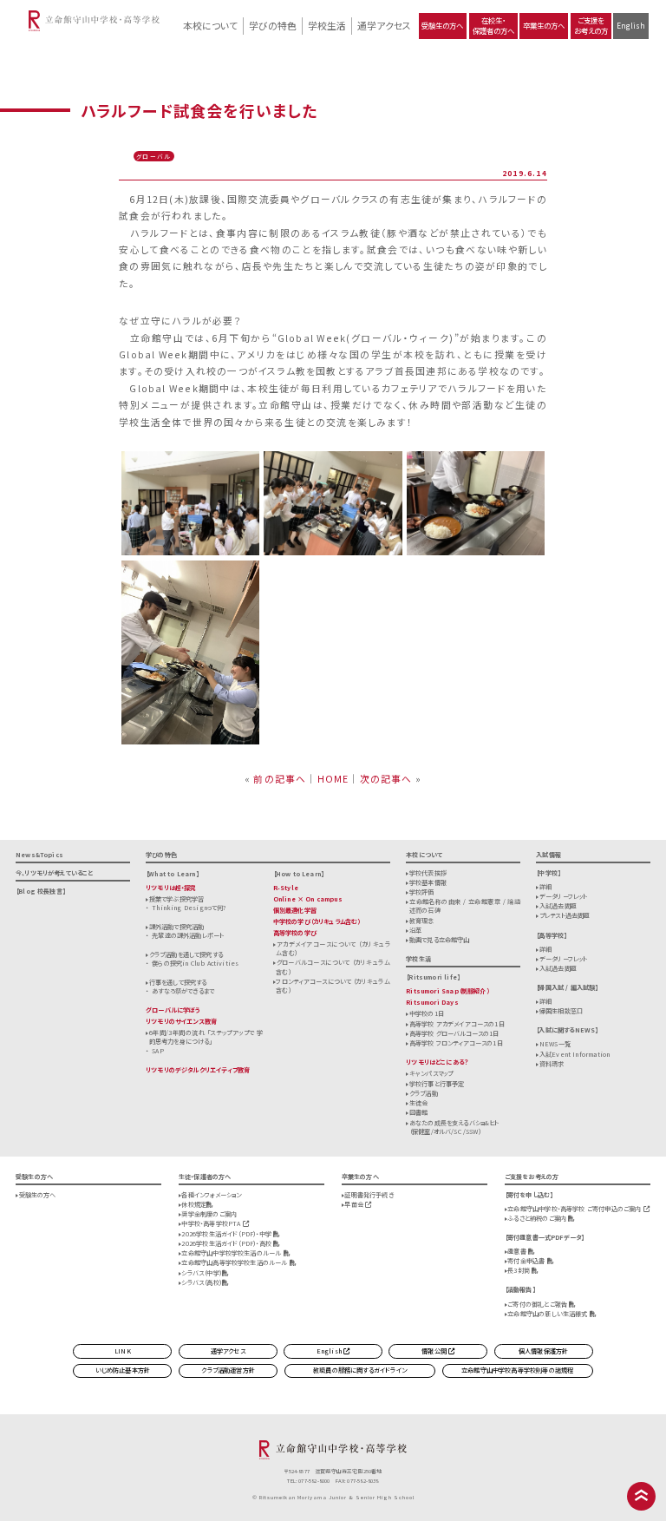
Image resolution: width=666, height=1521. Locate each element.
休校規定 (193, 1204)
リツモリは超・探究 (171, 887)
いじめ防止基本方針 (123, 1370)
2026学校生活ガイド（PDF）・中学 (227, 1233)
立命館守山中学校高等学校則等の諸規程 (517, 1370)
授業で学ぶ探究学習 (177, 899)
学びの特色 (273, 25)
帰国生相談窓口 (561, 1010)
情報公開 (434, 1351)
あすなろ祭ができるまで (183, 991)
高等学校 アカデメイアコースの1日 (457, 1023)
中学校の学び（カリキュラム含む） (317, 921)
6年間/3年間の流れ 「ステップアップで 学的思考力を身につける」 (206, 1037)
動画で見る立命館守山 (439, 939)
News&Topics (39, 854)
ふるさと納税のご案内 (537, 1218)
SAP (158, 1050)
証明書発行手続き (368, 1194)
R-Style (285, 887)
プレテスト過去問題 (565, 915)
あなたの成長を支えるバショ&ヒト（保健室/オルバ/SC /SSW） (454, 1127)
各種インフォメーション (211, 1194)
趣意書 (517, 1251)
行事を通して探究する (178, 982)
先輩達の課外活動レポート (188, 935)
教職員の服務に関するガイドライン (360, 1370)
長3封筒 (519, 1270)
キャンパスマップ (431, 1073)
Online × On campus (308, 899)
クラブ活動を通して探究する (186, 954)
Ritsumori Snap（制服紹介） (447, 991)
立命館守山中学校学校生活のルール (232, 1253)
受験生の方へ (442, 25)
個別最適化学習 (295, 910)
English (631, 25)
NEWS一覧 (555, 1043)
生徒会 (418, 1102)
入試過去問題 (558, 905)
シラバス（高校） (201, 1282)
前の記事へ (279, 778)
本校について (210, 25)
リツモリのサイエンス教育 (181, 1021)
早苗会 (354, 1204)
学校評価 (421, 892)
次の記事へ (386, 778)
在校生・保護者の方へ (493, 25)
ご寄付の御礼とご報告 (538, 1304)
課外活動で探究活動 (177, 926)
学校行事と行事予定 (437, 1083)
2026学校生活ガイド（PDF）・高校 (227, 1243)
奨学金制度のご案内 (209, 1214)
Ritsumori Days (432, 1002)
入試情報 (548, 854)
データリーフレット (563, 896)
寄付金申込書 (526, 1260)
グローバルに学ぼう (173, 1010)
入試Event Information (574, 1054)
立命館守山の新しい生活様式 (548, 1313)
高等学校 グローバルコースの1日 (454, 1033)
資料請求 (552, 1063)
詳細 (545, 886)
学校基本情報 (428, 882)
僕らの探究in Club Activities (195, 963)
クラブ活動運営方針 (228, 1370)
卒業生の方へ (544, 25)
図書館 (418, 1112)
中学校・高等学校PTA (211, 1223)
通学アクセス (384, 25)
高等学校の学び (295, 932)
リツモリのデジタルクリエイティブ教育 (198, 1069)
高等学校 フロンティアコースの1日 (456, 1043)
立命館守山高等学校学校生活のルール (235, 1262)
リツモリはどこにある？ (437, 1062)
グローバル (153, 156)
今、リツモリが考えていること (55, 873)
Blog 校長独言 (40, 891)
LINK (122, 1351)
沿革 (415, 930)
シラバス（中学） (201, 1273)
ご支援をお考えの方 (591, 25)
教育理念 (421, 920)
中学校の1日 (426, 1013)
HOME (333, 778)
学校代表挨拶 (428, 873)
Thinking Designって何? (188, 907)
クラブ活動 (423, 1093)
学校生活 (327, 25)
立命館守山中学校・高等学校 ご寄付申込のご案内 (575, 1208)
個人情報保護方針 (543, 1351)
